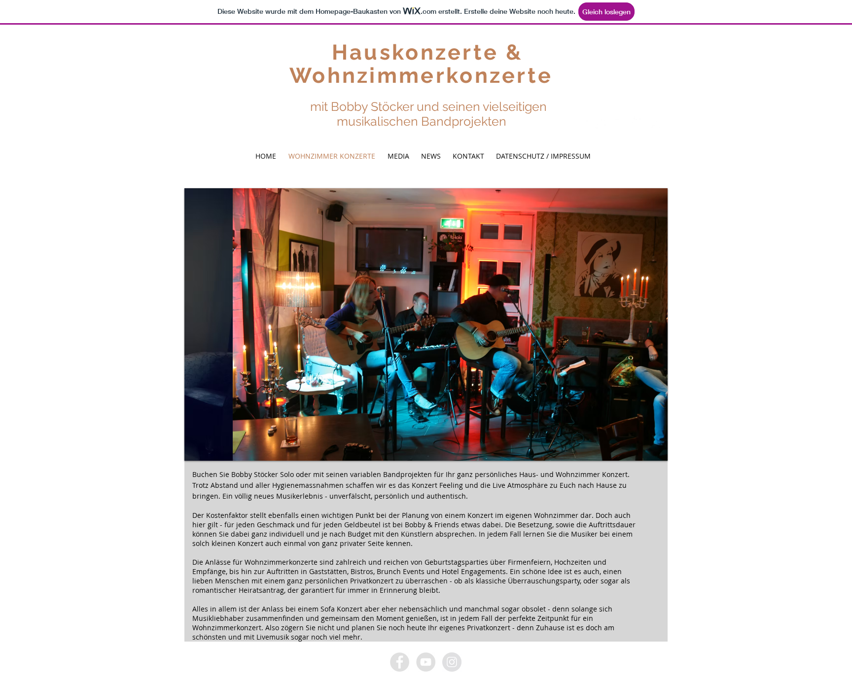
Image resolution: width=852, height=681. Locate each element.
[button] (426, 324)
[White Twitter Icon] (600, 123)
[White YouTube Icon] (618, 123)
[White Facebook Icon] (582, 123)
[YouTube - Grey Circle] (425, 662)
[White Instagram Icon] (653, 123)
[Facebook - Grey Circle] (399, 662)
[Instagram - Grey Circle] (452, 662)
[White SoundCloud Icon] (635, 123)
